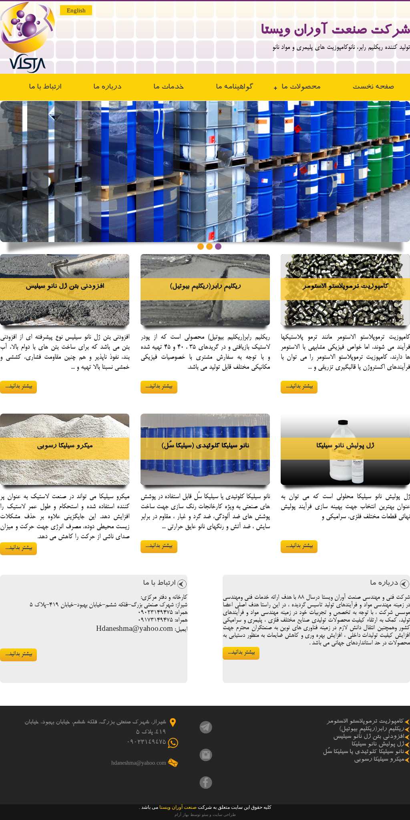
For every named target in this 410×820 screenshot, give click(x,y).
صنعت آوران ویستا (177, 807)
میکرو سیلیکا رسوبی (64, 446)
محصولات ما (300, 87)
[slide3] (218, 246)
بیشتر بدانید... (299, 386)
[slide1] (201, 246)
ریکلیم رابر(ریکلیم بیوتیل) (205, 287)
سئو (205, 814)
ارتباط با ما (45, 87)
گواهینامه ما (234, 87)
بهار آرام (182, 814)
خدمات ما (168, 87)
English (76, 10)
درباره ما (107, 87)
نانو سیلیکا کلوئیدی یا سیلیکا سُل (363, 752)
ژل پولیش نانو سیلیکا (345, 446)
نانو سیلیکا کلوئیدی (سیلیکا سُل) (205, 446)
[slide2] (209, 246)
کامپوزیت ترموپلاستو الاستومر (345, 287)
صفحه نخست (373, 87)
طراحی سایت (224, 814)
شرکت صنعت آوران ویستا (335, 31)
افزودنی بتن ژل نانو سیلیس (65, 287)
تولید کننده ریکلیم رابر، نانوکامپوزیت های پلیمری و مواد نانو (341, 48)
